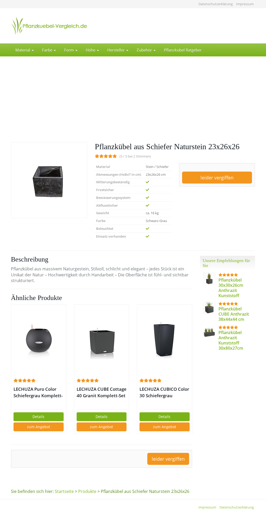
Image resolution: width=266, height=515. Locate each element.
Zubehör (145, 50)
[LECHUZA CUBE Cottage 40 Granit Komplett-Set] (102, 341)
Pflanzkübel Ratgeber (183, 50)
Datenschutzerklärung (215, 4)
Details (38, 416)
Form (69, 50)
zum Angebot (38, 426)
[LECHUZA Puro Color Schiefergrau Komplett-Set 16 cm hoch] (39, 341)
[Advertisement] (133, 103)
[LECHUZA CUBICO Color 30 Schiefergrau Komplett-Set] (164, 341)
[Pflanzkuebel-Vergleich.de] (49, 26)
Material (23, 50)
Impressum (245, 4)
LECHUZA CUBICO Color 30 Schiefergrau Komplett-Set (164, 392)
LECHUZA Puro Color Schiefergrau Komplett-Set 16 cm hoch (38, 392)
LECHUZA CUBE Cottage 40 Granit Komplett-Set (102, 392)
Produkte (87, 491)
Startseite (64, 491)
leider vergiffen (217, 177)
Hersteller (116, 50)
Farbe (47, 50)
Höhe (91, 50)
